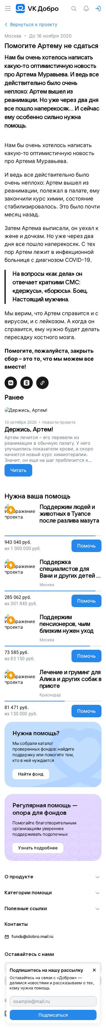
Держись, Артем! (29, 429)
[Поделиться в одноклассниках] (26, 383)
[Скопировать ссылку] (42, 383)
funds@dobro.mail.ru (32, 936)
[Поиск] (75, 8)
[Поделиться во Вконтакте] (11, 383)
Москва (13, 36)
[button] (53, 877)
